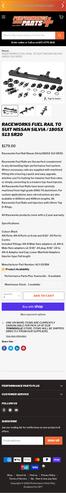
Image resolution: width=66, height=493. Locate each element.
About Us (21, 475)
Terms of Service (18, 478)
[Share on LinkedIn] (17, 348)
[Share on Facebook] (4, 348)
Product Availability (17, 269)
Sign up (54, 440)
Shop (10, 475)
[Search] (59, 35)
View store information (16, 336)
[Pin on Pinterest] (23, 348)
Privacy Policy (48, 475)
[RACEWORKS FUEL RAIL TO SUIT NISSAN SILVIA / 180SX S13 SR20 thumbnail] (10, 110)
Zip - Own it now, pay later (44, 478)
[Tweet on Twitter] (10, 348)
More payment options (33, 314)
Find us (33, 475)
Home (5, 51)
